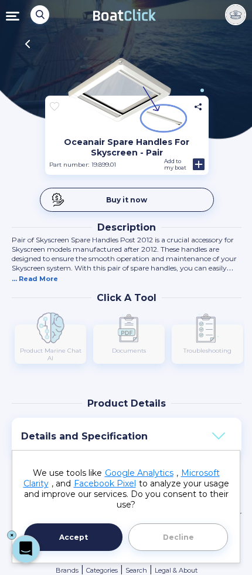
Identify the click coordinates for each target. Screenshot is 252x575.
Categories (102, 570)
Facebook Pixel (105, 483)
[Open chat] (26, 549)
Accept (73, 537)
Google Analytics (139, 473)
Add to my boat (175, 164)
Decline (178, 537)
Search (136, 570)
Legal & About (176, 570)
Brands (67, 570)
